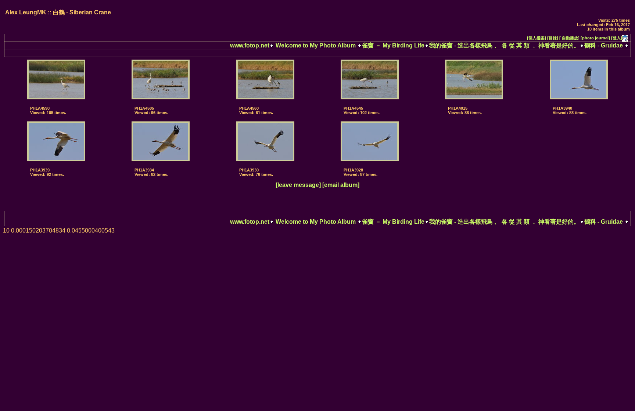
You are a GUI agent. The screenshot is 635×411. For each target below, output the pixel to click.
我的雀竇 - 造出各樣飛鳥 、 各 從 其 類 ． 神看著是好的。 (504, 45)
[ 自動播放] (569, 38)
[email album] (340, 185)
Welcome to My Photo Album (315, 45)
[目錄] (552, 38)
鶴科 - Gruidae (603, 45)
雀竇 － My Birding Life (393, 45)
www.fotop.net (249, 45)
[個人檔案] (536, 38)
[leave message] (298, 185)
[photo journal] (595, 38)
